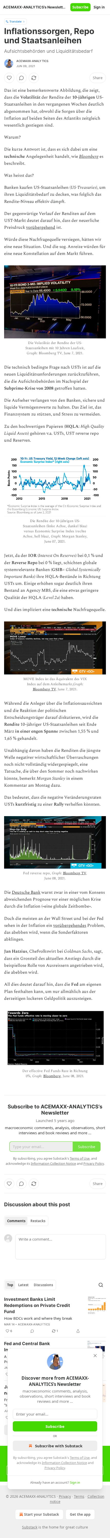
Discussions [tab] (43, 1285)
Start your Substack (41, 1514)
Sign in (99, 7)
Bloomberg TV (44, 689)
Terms (79, 1496)
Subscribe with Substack (58, 1445)
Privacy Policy (55, 1468)
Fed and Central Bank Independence (27, 1346)
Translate (15, 21)
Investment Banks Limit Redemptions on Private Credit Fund (37, 1305)
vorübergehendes (69, 925)
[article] (55, 1315)
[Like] (9, 78)
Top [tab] (10, 1285)
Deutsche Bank (26, 892)
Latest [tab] (23, 1285)
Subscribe (80, 7)
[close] (95, 1356)
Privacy (65, 1496)
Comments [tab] (16, 1221)
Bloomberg (88, 156)
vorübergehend (40, 227)
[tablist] (26, 1221)
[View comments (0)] (21, 78)
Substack (29, 1527)
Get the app (80, 1514)
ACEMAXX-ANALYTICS (32, 61)
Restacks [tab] (37, 1221)
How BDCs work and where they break (38, 1318)
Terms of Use (80, 1457)
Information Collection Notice (64, 1462)
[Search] (101, 1285)
